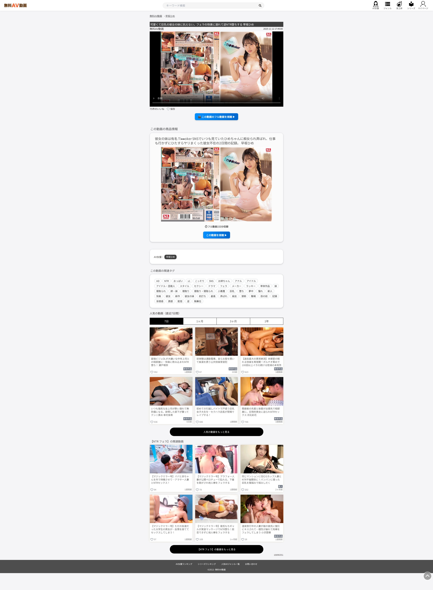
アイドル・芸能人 (165, 286)
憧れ (260, 291)
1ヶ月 (199, 321)
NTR (166, 281)
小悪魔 (221, 291)
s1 (189, 281)
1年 (267, 321)
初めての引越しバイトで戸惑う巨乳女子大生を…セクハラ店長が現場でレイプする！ (215, 412)
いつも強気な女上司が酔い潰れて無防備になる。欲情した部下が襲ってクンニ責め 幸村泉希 (170, 412)
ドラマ (211, 286)
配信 (180, 301)
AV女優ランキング (184, 563)
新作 (177, 296)
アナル (238, 281)
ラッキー (251, 286)
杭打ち (202, 296)
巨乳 (232, 291)
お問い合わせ (251, 563)
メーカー (236, 286)
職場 (253, 296)
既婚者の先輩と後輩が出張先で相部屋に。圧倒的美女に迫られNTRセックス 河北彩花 (261, 412)
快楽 (158, 296)
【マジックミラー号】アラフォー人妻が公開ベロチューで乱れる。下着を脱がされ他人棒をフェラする (215, 479)
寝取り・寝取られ (203, 291)
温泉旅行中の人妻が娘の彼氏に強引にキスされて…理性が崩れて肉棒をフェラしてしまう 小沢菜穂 (261, 529)
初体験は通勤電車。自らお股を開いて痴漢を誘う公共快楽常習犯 (215, 360)
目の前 (264, 296)
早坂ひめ (170, 256)
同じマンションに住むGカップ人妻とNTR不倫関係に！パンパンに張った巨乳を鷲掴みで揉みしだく (261, 479)
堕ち (241, 291)
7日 (166, 321)
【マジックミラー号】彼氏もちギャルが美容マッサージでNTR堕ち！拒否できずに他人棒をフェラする (215, 529)
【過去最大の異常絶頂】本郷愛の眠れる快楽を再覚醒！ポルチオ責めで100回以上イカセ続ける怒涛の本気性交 (261, 362)
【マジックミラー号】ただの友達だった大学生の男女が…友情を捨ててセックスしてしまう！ (170, 529)
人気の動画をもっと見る (216, 432)
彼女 (168, 296)
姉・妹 (174, 291)
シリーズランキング (207, 563)
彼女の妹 (189, 296)
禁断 (244, 296)
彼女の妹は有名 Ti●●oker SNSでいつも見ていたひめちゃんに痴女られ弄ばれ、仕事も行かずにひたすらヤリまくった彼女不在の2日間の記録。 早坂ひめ (215, 141)
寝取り (185, 291)
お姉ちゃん (224, 281)
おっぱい (178, 281)
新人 (270, 291)
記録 (274, 296)
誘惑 (170, 301)
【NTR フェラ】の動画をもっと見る (216, 549)
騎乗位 (197, 301)
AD (157, 281)
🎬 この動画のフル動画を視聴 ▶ (216, 116)
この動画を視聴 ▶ (216, 235)
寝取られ (161, 291)
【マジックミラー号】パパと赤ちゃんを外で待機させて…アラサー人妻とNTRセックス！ (170, 479)
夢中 (251, 291)
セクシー (198, 286)
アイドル (251, 281)
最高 (213, 296)
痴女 (234, 296)
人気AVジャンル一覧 (230, 563)
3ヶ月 (233, 321)
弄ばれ (223, 296)
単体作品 (265, 286)
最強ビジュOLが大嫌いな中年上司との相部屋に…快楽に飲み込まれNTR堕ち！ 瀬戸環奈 (170, 362)
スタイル (184, 286)
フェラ (223, 286)
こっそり (199, 281)
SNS (211, 281)
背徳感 (159, 301)
